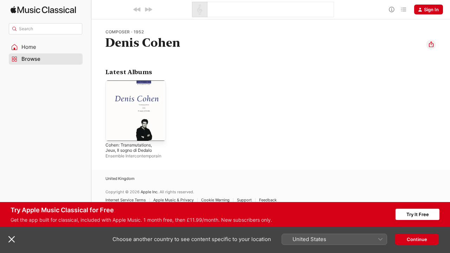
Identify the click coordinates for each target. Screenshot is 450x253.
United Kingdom (120, 179)
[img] (43, 9)
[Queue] (403, 9)
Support (244, 200)
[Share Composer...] (431, 45)
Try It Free (417, 214)
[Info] (391, 9)
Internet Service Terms (125, 200)
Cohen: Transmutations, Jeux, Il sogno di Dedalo (131, 86)
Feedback (268, 200)
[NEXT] (148, 9)
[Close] (11, 239)
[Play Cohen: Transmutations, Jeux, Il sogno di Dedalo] (114, 132)
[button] (45, 47)
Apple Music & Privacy (173, 200)
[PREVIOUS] (137, 9)
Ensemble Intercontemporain (133, 155)
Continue (417, 239)
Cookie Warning (215, 200)
